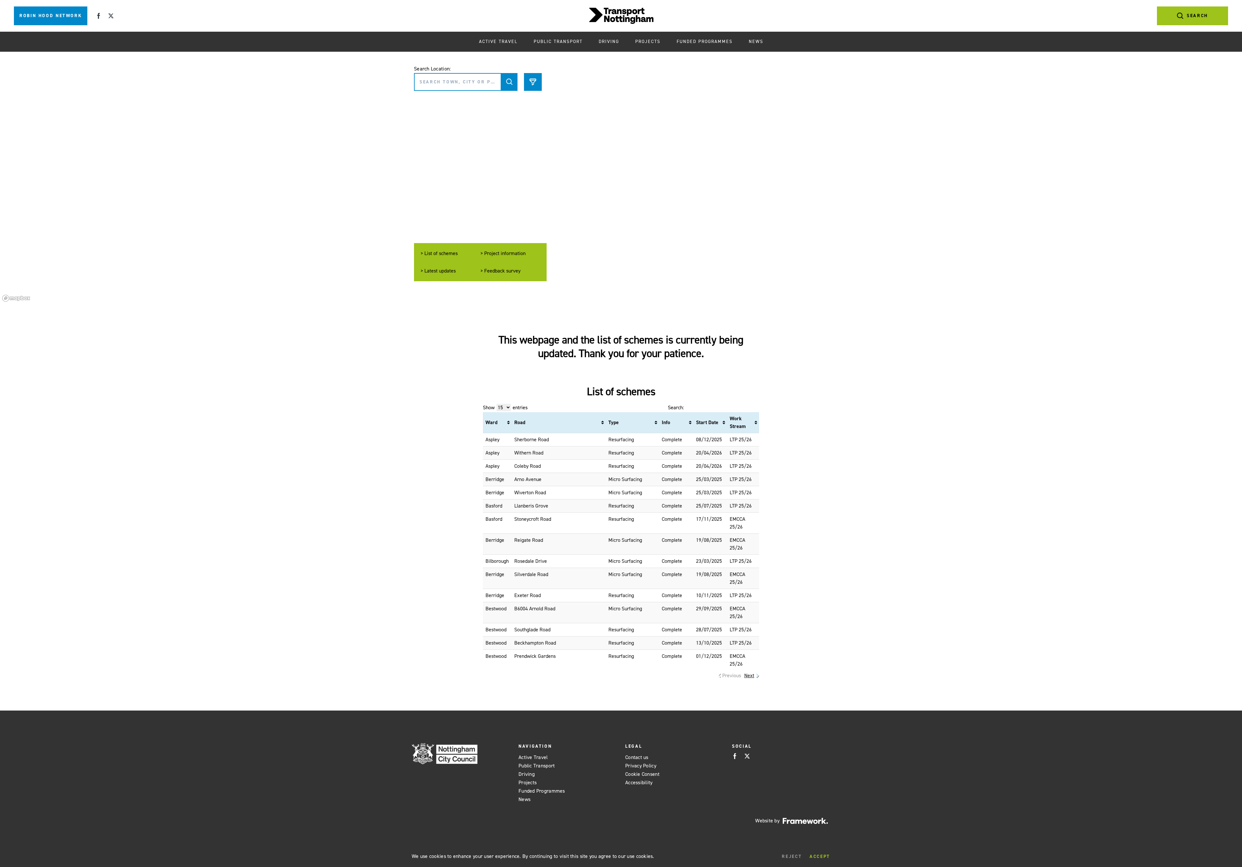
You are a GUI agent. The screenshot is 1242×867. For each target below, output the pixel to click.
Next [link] (749, 675)
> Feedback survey (500, 270)
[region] (621, 178)
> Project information (503, 253)
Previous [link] (731, 675)
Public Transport (558, 41)
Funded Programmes (705, 41)
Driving (609, 41)
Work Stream (738, 422)
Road (519, 422)
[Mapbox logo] (16, 298)
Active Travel (498, 41)
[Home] (621, 16)
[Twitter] (111, 16)
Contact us (636, 757)
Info (666, 422)
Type (613, 422)
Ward (491, 422)
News (756, 41)
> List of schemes (439, 253)
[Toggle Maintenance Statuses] (509, 82)
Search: (676, 407)
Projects (647, 41)
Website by (767, 820)
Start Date (707, 422)
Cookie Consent (642, 774)
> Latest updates (438, 270)
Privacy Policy (640, 765)
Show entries (505, 407)
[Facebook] (99, 16)
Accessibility (639, 782)
